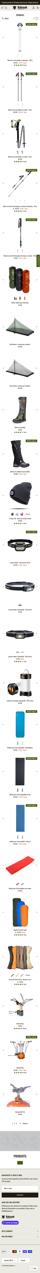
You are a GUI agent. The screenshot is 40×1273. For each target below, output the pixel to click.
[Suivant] (36, 37)
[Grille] (34, 18)
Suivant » (25, 1123)
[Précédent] (3, 37)
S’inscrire (20, 1195)
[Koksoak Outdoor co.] (20, 8)
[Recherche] (7, 7)
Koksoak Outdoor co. (10, 1265)
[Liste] (37, 18)
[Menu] (2, 7)
